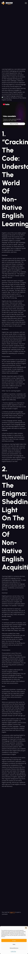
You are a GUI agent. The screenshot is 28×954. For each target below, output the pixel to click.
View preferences (14, 948)
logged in (12, 912)
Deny (14, 944)
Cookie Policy (13, 951)
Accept (14, 940)
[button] (26, 927)
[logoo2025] (7, 3)
